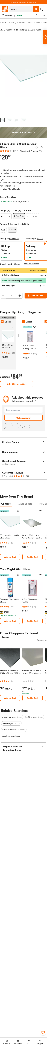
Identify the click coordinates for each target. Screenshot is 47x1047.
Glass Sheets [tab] (25, 503)
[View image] (2, 120)
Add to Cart (37, 295)
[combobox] (21, 9)
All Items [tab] (6, 503)
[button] (23, 442)
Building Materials (16, 22)
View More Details (11, 189)
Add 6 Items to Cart (17, 384)
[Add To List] (36, 147)
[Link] (30, 343)
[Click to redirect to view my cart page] (41, 9)
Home (3, 22)
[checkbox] (23, 321)
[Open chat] (45, 37)
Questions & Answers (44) (31, 151)
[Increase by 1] (19, 295)
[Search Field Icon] (36, 9)
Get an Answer (23, 418)
